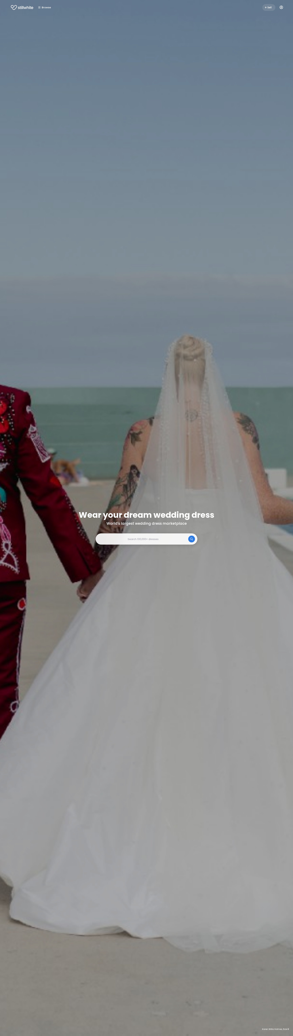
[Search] (191, 539)
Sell (269, 7)
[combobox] (146, 539)
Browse (46, 7)
